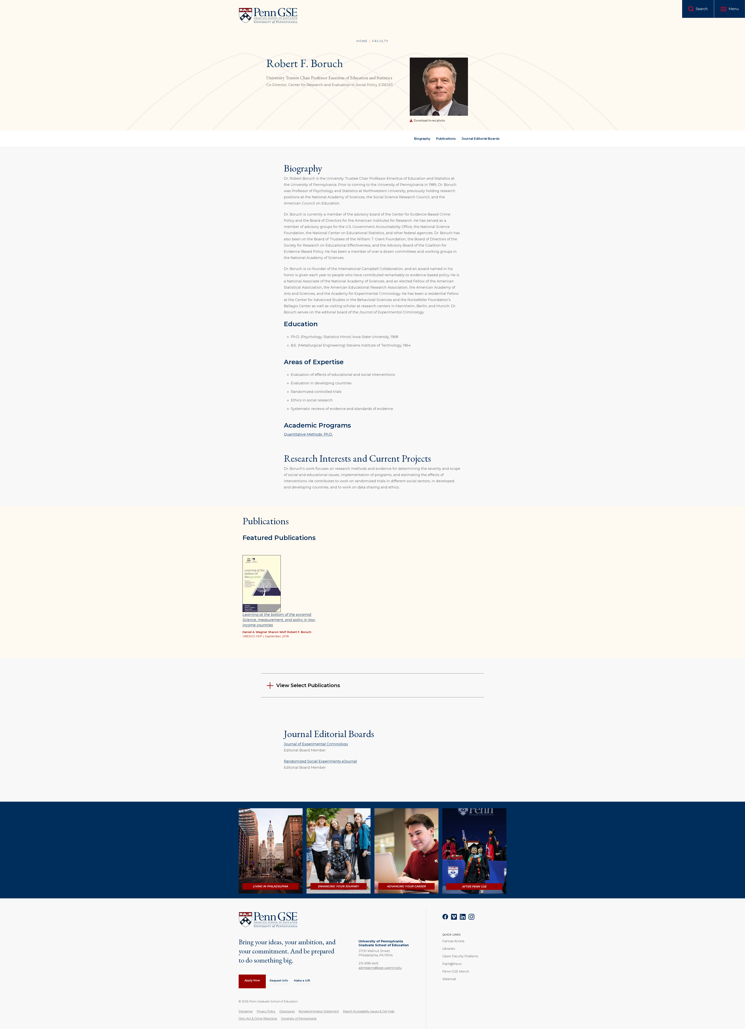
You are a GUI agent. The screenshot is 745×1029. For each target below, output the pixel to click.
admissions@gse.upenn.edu (380, 968)
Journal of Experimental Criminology (316, 744)
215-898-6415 (369, 963)
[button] (729, 9)
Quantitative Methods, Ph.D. (308, 434)
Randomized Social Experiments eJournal (320, 761)
